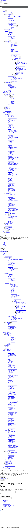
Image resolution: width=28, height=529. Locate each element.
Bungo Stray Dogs (12, 367)
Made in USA (6, 332)
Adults (9, 335)
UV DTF (10, 258)
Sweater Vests (14, 294)
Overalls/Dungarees (15, 292)
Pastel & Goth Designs (10, 466)
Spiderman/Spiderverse (13, 446)
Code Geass (10, 371)
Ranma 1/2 (10, 410)
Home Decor (11, 328)
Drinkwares (7, 346)
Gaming (7, 448)
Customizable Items (9, 333)
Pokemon (10, 409)
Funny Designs (8, 462)
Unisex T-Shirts (14, 286)
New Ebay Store (6, 506)
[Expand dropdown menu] (11, 257)
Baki (9, 359)
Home (4, 242)
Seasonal (5, 467)
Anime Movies (11, 354)
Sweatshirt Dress (20, 312)
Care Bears (10, 434)
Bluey (9, 432)
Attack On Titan (11, 358)
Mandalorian (11, 456)
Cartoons (7, 430)
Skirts (15, 300)
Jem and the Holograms (13, 437)
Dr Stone (10, 380)
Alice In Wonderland (12, 452)
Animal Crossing (11, 450)
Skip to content (3, 0)
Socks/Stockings (14, 296)
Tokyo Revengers (12, 424)
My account (5, 500)
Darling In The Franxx (13, 375)
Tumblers (10, 324)
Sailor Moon (11, 414)
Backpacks (10, 274)
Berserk (9, 360)
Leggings (16, 315)
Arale (9, 356)
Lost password (6, 502)
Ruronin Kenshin (12, 413)
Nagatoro (10, 403)
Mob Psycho (11, 399)
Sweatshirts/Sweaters (15, 295)
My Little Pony (11, 439)
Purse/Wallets (11, 281)
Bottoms (12, 289)
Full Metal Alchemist (12, 385)
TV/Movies (10, 458)
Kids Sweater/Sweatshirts (16, 318)
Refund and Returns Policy (8, 505)
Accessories (8, 257)
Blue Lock (10, 361)
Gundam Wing (11, 388)
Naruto (9, 404)
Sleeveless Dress (19, 308)
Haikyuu (10, 389)
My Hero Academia (12, 402)
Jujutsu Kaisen (11, 396)
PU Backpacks (11, 280)
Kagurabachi (11, 398)
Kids (9, 343)
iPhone (12, 269)
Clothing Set (13, 285)
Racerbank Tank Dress (21, 310)
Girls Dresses (14, 321)
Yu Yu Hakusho (11, 428)
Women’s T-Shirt (17, 299)
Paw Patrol (10, 440)
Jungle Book (11, 453)
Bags (6, 273)
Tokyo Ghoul (11, 423)
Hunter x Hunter (11, 392)
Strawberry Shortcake (12, 447)
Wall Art (10, 329)
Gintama (10, 387)
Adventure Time (11, 431)
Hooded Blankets (12, 327)
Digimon (10, 378)
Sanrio (9, 416)
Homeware (7, 322)
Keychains (10, 262)
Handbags (10, 275)
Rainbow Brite (11, 442)
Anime (6, 351)
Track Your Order (6, 245)
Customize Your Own (7, 330)
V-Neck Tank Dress (20, 302)
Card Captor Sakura (12, 369)
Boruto (9, 366)
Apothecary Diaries (12, 355)
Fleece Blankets (11, 326)
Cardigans (13, 287)
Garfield (10, 436)
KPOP (6, 464)
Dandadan (10, 373)
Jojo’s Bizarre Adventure (13, 394)
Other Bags (10, 279)
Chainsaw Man (11, 370)
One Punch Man (11, 408)
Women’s (13, 342)
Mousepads (10, 267)
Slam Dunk (10, 419)
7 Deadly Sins (11, 353)
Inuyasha (10, 393)
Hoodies (12, 290)
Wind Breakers (11, 426)
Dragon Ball (10, 381)
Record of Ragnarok (12, 412)
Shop (4, 244)
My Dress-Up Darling (13, 401)
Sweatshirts (13, 338)
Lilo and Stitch (11, 455)
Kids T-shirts (13, 317)
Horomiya (10, 391)
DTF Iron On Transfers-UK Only (15, 259)
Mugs (9, 323)
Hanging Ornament (12, 265)
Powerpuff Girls (11, 441)
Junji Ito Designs (11, 397)
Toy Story (10, 457)
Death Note (10, 376)
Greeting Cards (11, 263)
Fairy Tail (10, 382)
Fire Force (10, 383)
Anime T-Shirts (8, 256)
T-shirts (12, 337)
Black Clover (11, 362)
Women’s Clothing (15, 297)
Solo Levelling (11, 420)
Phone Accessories (12, 268)
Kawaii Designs (8, 463)
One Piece (10, 407)
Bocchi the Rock (11, 365)
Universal (13, 270)
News (4, 243)
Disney (6, 451)
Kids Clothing (11, 316)
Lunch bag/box (11, 278)
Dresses (15, 301)
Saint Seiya (10, 415)
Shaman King (11, 418)
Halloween (7, 468)
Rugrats (9, 444)
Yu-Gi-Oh (10, 429)
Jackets (12, 291)
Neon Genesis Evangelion (13, 405)
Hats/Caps (7, 272)
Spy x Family (11, 421)
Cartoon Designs (11, 435)
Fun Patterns (8, 461)
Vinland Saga (11, 425)
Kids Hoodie (13, 319)
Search (1, 492)
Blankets (7, 348)
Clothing (7, 283)
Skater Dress (19, 311)
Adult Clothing (11, 284)
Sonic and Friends (12, 445)
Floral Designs (8, 459)
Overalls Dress (19, 313)
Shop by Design (6, 350)
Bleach (9, 364)
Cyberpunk (10, 372)
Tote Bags (10, 276)
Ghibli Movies (11, 386)
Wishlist (4, 501)
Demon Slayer (11, 377)
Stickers (10, 264)
